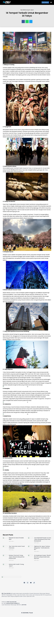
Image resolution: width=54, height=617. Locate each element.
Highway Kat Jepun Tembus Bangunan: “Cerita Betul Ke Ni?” (42, 548)
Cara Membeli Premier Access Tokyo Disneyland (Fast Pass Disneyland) (42, 539)
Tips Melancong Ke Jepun (27, 10)
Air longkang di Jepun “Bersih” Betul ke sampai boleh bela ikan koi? (42, 557)
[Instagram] (27, 582)
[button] (23, 21)
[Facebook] (24, 582)
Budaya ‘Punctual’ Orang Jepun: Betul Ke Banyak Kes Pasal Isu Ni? (16, 557)
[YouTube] (31, 582)
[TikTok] (34, 582)
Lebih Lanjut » (11, 541)
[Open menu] (51, 2)
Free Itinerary (45, 2)
